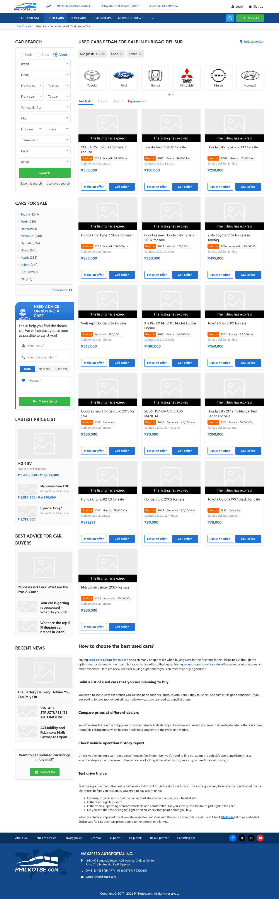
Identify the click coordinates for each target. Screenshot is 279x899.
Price (101, 101)
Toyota (25, 214)
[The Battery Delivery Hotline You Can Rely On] (45, 672)
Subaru (25, 265)
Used (63, 54)
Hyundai (26, 243)
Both (28, 54)
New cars (78, 18)
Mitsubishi (27, 236)
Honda (25, 229)
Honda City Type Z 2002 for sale (233, 147)
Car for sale (24, 26)
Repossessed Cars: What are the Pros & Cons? (43, 589)
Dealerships (102, 18)
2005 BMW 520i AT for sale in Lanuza (104, 149)
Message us (48, 401)
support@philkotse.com (100, 877)
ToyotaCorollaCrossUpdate (121, 6)
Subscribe (47, 772)
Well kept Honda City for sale (103, 323)
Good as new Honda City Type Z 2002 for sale (169, 237)
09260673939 (126, 870)
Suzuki (25, 272)
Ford (24, 222)
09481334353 (94, 870)
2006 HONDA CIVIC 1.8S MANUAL (163, 413)
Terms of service (45, 838)
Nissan (25, 250)
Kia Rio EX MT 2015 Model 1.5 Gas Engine (170, 325)
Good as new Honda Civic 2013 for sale (107, 413)
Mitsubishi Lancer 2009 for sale (105, 587)
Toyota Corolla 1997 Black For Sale (234, 499)
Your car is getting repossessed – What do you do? (54, 607)
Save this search (31, 183)
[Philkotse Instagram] (251, 838)
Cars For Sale (30, 18)
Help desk (135, 838)
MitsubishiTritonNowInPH (75, 6)
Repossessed (136, 101)
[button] (169, 94)
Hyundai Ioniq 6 (51, 508)
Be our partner (159, 838)
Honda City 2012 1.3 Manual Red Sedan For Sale (232, 413)
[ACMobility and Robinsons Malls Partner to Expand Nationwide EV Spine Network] (28, 731)
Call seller (122, 187)
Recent (118, 101)
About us (21, 838)
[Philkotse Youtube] (260, 838)
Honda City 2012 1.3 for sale (102, 499)
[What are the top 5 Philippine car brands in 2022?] (28, 626)
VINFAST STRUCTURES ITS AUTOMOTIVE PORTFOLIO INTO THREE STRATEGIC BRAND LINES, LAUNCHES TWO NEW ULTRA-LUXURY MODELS (55, 712)
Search (44, 173)
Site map (96, 838)
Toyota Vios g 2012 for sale (165, 147)
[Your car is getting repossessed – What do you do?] (28, 606)
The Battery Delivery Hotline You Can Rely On (44, 694)
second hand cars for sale (202, 664)
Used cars (56, 18)
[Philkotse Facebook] (232, 838)
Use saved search (58, 183)
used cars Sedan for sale (105, 660)
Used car (61, 369)
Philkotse (227, 817)
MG (23, 279)
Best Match (85, 101)
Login (239, 6)
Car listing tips (186, 838)
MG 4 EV (25, 463)
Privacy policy (73, 838)
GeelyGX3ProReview (165, 6)
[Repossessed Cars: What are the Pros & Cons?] (45, 567)
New (45, 54)
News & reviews (130, 18)
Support (115, 838)
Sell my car (250, 18)
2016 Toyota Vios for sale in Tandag (229, 237)
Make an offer (94, 187)
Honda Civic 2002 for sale (164, 499)
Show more (59, 290)
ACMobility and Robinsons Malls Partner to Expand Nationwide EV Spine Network (54, 732)
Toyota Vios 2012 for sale (227, 323)
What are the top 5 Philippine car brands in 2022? (55, 627)
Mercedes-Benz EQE (54, 486)
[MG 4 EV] (45, 444)
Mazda (25, 258)
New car (44, 369)
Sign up (258, 6)
